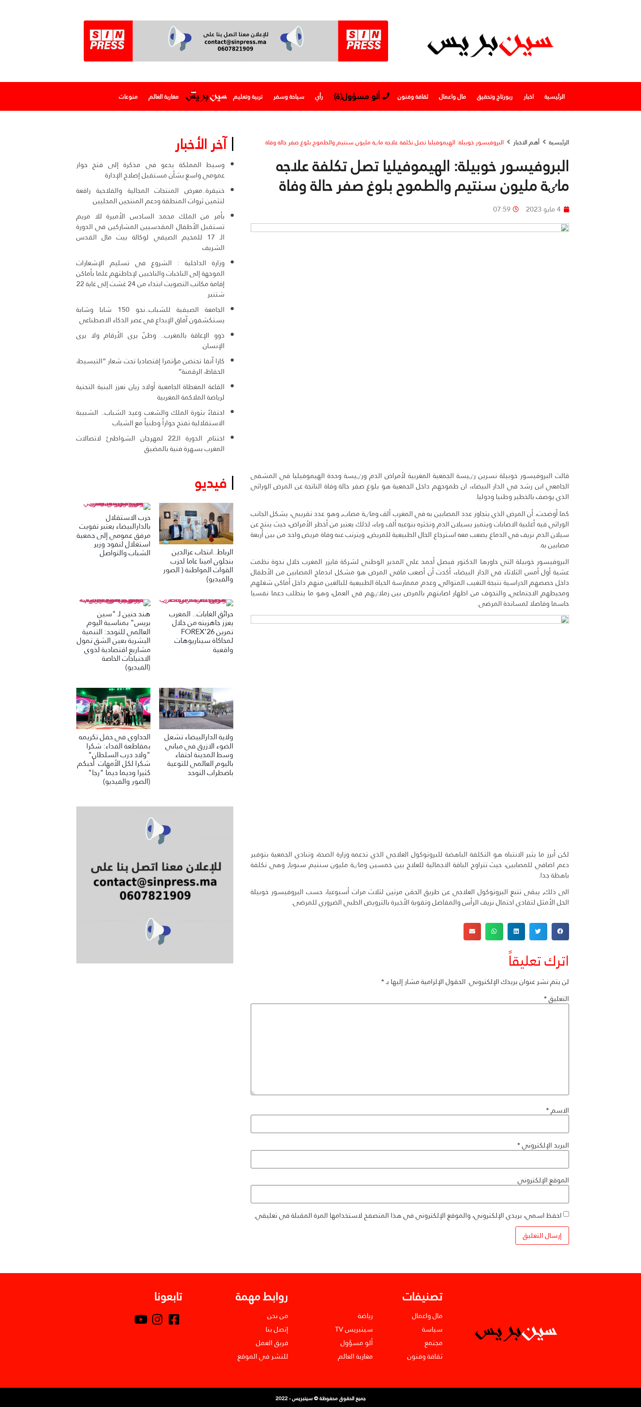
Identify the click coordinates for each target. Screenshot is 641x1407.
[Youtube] (141, 1319)
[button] (560, 932)
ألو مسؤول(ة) (357, 96)
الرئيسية (555, 96)
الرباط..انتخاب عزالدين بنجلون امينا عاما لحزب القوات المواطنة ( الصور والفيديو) (198, 565)
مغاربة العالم (164, 96)
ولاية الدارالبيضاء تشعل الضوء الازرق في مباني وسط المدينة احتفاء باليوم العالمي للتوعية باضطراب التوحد (198, 754)
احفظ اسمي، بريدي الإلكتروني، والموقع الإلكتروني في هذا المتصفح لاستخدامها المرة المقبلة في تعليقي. (408, 1215)
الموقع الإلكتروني (543, 1180)
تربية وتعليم (248, 96)
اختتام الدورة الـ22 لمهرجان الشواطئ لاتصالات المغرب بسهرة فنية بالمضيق (150, 443)
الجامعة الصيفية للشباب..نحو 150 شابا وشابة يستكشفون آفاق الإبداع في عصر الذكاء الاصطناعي (150, 315)
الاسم (557, 1110)
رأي (319, 96)
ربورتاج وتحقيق (495, 96)
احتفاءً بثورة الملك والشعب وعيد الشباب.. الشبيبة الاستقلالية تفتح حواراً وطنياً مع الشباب (150, 418)
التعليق (556, 998)
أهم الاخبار (526, 142)
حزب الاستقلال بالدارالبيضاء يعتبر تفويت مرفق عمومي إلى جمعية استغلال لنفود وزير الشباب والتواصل (113, 535)
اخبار (529, 96)
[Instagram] (157, 1319)
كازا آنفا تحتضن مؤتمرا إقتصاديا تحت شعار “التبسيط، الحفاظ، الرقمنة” (150, 366)
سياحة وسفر (288, 96)
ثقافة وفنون (413, 96)
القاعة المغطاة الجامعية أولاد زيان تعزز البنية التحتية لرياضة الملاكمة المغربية (150, 392)
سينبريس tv (206, 96)
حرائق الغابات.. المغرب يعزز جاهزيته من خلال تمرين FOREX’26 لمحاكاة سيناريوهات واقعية (201, 631)
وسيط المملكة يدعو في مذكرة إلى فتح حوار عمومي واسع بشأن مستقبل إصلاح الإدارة (150, 170)
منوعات (128, 96)
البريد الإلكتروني (543, 1145)
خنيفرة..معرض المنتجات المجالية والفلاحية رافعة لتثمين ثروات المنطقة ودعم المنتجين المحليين (150, 196)
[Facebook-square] (174, 1319)
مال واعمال (452, 96)
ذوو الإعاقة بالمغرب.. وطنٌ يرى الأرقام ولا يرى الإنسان (150, 340)
